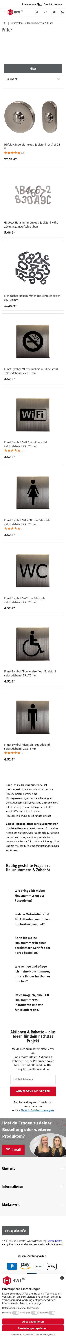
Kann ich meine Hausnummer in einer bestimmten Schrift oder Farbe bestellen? (32, 945)
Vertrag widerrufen (15, 1231)
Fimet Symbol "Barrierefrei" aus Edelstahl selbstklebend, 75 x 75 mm (30, 674)
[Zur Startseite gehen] (15, 12)
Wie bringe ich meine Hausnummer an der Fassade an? (30, 895)
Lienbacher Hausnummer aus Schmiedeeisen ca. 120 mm (32, 298)
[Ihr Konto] (53, 12)
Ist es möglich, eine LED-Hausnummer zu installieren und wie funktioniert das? (32, 1002)
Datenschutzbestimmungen (37, 1110)
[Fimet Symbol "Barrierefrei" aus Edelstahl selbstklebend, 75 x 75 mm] (33, 644)
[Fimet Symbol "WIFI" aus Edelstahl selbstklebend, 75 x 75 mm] (33, 415)
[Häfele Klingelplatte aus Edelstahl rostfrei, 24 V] (33, 117)
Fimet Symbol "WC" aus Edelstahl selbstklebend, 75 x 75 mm (24, 600)
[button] (33, 74)
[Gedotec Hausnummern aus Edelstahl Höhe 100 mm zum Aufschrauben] (33, 195)
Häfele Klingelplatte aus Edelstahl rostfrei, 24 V (32, 147)
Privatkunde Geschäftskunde (42, 4)
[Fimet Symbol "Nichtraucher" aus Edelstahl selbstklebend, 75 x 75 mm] (33, 341)
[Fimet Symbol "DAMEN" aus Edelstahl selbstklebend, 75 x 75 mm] (33, 493)
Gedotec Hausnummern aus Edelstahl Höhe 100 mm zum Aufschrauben (31, 225)
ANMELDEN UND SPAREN (33, 1091)
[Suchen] (36, 12)
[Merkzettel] (45, 12)
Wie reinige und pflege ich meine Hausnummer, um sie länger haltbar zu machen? (32, 974)
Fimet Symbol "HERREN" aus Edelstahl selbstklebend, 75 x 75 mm (27, 747)
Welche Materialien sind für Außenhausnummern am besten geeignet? (32, 919)
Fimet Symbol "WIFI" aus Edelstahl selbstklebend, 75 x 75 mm (25, 444)
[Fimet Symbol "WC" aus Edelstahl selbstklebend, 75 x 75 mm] (33, 571)
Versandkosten (55, 1241)
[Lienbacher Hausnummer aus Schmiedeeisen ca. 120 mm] (33, 268)
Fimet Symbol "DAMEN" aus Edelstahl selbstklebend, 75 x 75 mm (27, 522)
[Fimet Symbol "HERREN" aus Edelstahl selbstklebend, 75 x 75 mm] (33, 717)
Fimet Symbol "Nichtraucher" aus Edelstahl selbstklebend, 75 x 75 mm (31, 371)
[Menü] (3, 12)
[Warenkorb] (62, 12)
